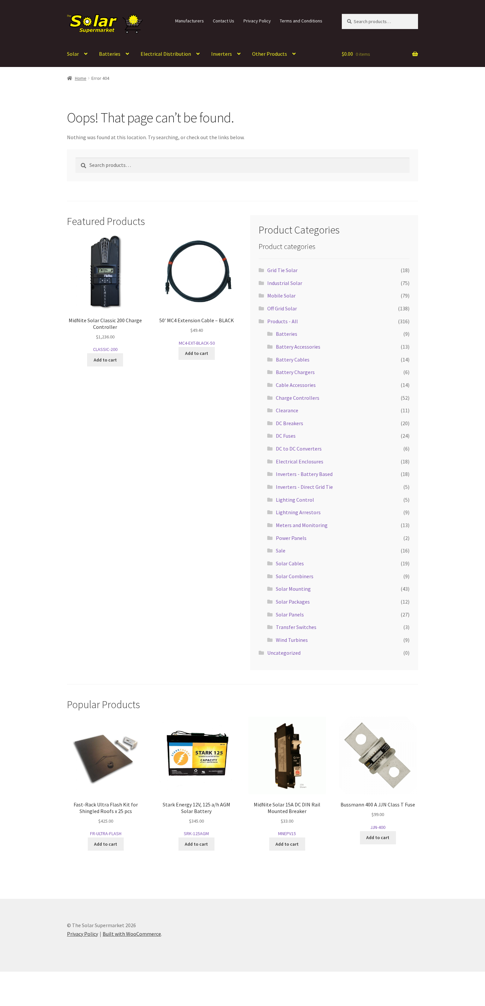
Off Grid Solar (282, 308)
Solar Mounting (293, 588)
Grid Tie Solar (282, 270)
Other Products (269, 53)
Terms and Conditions (301, 21)
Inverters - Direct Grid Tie (304, 487)
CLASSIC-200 (105, 334)
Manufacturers (189, 21)
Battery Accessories (298, 346)
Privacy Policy (257, 21)
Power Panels (291, 538)
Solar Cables (290, 563)
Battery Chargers (295, 372)
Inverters (221, 53)
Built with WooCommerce (132, 933)
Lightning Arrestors (298, 512)
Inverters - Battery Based (304, 474)
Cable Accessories (296, 385)
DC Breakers (289, 423)
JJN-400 (377, 815)
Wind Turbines (292, 640)
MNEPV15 (287, 818)
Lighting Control (295, 499)
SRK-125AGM (196, 818)
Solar (73, 53)
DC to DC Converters (299, 448)
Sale (280, 550)
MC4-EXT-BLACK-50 (196, 331)
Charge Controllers (297, 397)
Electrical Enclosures (299, 461)
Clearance (287, 410)
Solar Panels (290, 614)
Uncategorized (284, 652)
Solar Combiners (294, 576)
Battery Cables (292, 359)
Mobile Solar (281, 295)
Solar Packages (293, 601)
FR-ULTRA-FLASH (106, 818)
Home (80, 78)
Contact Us (223, 21)
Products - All (282, 321)
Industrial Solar (284, 283)
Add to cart (105, 360)
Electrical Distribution (166, 53)
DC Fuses (286, 435)
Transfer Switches (296, 627)
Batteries (109, 53)
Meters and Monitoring (302, 525)
